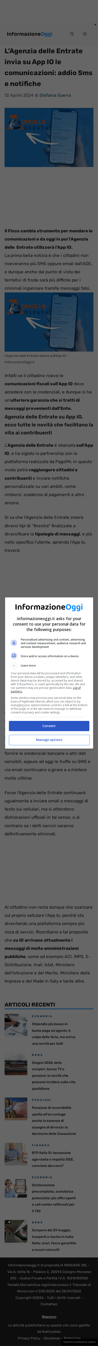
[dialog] (49, 673)
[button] (49, 665)
